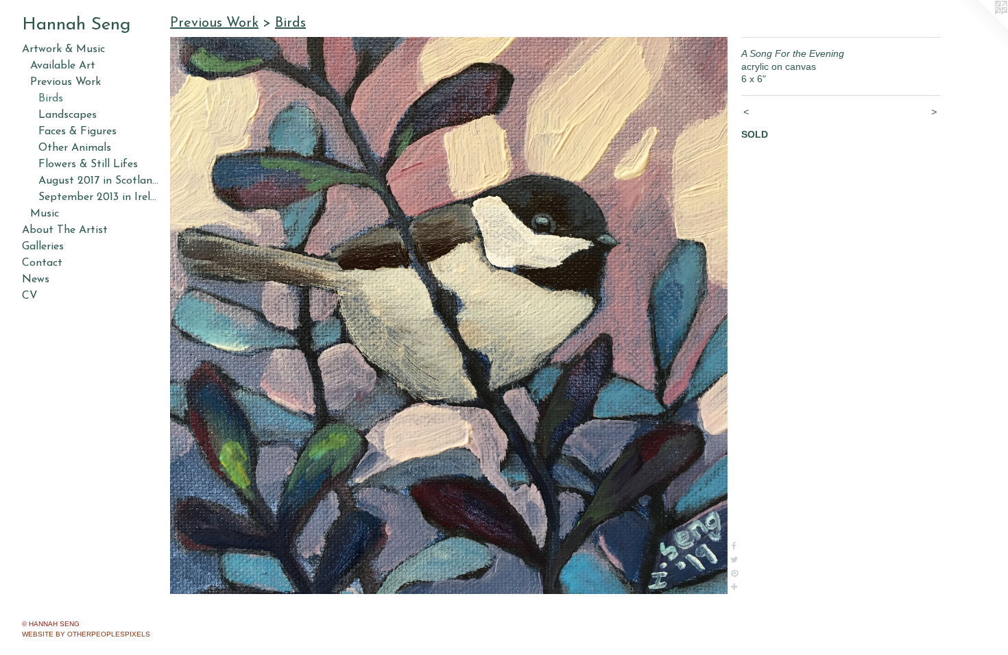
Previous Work (65, 82)
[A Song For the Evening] (449, 315)
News (35, 279)
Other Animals (74, 148)
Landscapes (67, 115)
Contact (42, 263)
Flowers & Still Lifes (88, 164)
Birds (50, 98)
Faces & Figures (77, 131)
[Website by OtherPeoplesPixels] (980, 27)
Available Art (62, 65)
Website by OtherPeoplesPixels (86, 634)
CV (30, 296)
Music (44, 213)
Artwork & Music (63, 49)
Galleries (43, 246)
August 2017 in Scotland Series (98, 180)
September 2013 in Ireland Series (98, 197)
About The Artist (65, 230)
